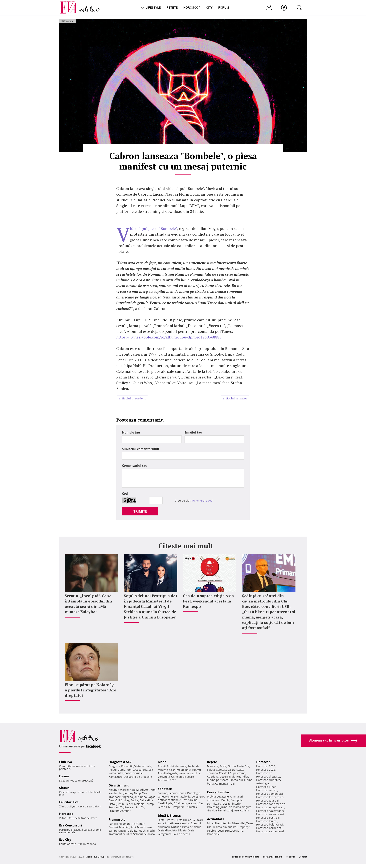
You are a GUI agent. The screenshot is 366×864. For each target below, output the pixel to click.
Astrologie (262, 783)
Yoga (161, 823)
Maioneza (235, 776)
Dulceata (237, 769)
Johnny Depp (132, 793)
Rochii (118, 824)
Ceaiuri (173, 793)
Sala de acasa (181, 834)
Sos (247, 766)
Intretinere (172, 823)
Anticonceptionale (169, 800)
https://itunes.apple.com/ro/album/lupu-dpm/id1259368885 (169, 337)
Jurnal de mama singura (236, 807)
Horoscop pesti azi (268, 817)
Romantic (127, 766)
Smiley (125, 800)
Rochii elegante (167, 773)
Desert (224, 776)
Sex (150, 769)
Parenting (213, 807)
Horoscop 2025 (265, 769)
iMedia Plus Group (94, 856)
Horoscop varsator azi (270, 814)
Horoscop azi (264, 773)
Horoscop (191, 7)
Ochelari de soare (182, 776)
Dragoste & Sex (120, 762)
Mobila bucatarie (218, 796)
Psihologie (193, 793)
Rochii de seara (176, 766)
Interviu (226, 823)
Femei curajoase (228, 810)
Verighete (164, 776)
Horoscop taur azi (267, 800)
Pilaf (245, 776)
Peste (240, 766)
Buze (123, 830)
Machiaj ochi (147, 830)
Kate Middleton (139, 789)
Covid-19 (237, 830)
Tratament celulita (120, 834)
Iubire (130, 769)
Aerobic (185, 823)
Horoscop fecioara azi (270, 797)
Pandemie (213, 834)
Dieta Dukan (183, 820)
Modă (162, 762)
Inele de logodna (189, 773)
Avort (194, 803)
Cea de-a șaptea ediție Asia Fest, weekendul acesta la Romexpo (208, 601)
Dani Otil (114, 800)
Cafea (219, 769)
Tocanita (212, 773)
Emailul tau (193, 432)
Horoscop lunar (266, 787)
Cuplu (121, 769)
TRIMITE (140, 511)
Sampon (114, 830)
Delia (143, 800)
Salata (211, 769)
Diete (161, 820)
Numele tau (131, 432)
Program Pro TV (134, 807)
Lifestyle (153, 7)
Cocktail (224, 773)
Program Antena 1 (120, 811)
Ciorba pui (236, 780)
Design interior (232, 803)
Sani (133, 827)
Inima (182, 793)
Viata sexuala (142, 766)
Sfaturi (64, 788)
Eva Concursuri (70, 825)
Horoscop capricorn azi (271, 804)
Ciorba (231, 766)
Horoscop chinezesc (269, 780)
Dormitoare (214, 803)
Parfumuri (138, 824)
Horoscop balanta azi (269, 824)
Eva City (65, 840)
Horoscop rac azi (266, 790)
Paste (222, 766)
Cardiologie (165, 803)
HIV (168, 807)
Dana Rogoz (147, 797)
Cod (125, 493)
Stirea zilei (238, 823)
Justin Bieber (125, 804)
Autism (244, 810)
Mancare (212, 766)
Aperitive (212, 776)
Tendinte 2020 (167, 780)
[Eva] (71, 4)
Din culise (213, 823)
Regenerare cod (202, 500)
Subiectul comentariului (140, 449)
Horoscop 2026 (265, 766)
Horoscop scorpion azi (270, 807)
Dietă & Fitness (169, 816)
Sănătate (165, 789)
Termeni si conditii (272, 856)
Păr (111, 824)
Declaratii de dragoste (138, 776)
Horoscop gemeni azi (269, 793)
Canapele (237, 800)
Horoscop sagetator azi (270, 811)
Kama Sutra (116, 773)
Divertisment (119, 785)
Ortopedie (178, 807)
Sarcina (162, 793)
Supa (227, 769)
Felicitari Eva (69, 802)
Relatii (113, 769)
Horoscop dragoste (268, 776)
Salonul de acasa (144, 834)
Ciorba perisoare (217, 780)
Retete (172, 7)
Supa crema (237, 773)
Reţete (212, 762)
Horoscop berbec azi (269, 828)
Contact (303, 856)
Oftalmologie (181, 803)
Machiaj (124, 827)
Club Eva (65, 762)
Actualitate (215, 819)
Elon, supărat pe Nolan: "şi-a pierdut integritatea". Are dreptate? (90, 690)
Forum (223, 7)
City (209, 7)
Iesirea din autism (224, 827)
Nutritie (176, 827)
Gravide (212, 810)
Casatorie (141, 769)
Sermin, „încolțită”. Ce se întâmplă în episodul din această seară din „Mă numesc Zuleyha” (88, 603)
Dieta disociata (167, 830)
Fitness (170, 820)
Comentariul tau (134, 465)
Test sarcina (189, 800)
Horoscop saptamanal (270, 831)
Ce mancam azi (225, 783)
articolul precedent (132, 398)
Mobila (225, 800)
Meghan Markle (119, 789)
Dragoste (114, 766)
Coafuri (113, 827)
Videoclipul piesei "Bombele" (153, 228)
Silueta (182, 830)
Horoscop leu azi (266, 821)
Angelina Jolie (130, 797)
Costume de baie (180, 770)
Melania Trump (144, 804)
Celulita (132, 830)
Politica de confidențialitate (245, 856)
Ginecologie (165, 796)
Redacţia (290, 856)
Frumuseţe (117, 819)
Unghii (127, 824)
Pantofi (196, 770)
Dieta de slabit (191, 827)
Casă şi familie (218, 792)
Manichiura (144, 827)
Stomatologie (182, 796)
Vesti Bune (224, 830)
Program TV (116, 807)
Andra (134, 800)
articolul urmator (235, 398)
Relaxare (198, 820)
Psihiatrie (192, 807)
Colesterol (198, 796)
